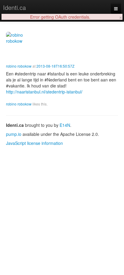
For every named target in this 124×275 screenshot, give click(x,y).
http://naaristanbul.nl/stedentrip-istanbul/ (44, 92)
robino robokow (19, 66)
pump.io (13, 134)
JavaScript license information (34, 143)
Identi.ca (14, 7)
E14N (65, 125)
